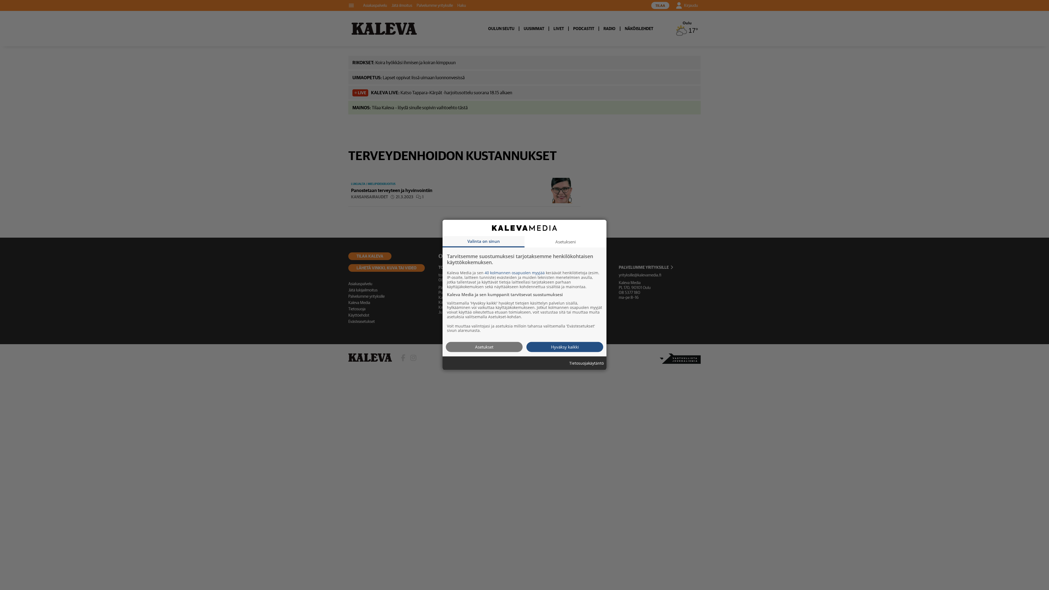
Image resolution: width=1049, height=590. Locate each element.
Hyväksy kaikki (565, 347)
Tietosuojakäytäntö (586, 363)
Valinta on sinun (483, 241)
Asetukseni (565, 241)
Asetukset (484, 347)
